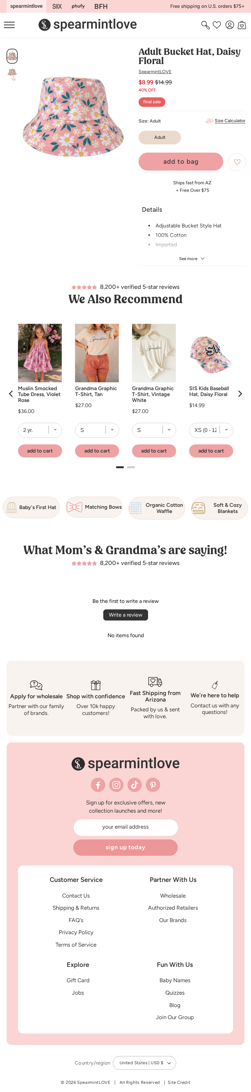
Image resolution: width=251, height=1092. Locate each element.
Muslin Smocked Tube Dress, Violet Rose (39, 394)
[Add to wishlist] (237, 162)
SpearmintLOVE (155, 71)
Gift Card (78, 980)
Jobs (78, 992)
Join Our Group (175, 1017)
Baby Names (175, 980)
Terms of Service (76, 944)
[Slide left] (28, 118)
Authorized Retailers (173, 907)
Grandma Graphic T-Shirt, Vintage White (153, 394)
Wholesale (173, 895)
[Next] (239, 393)
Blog (174, 1005)
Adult (159, 137)
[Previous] (11, 393)
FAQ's (76, 920)
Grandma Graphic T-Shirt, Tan (96, 391)
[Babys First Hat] (101, 6)
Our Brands (173, 920)
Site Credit (179, 1082)
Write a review (125, 615)
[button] (206, 25)
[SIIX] (57, 6)
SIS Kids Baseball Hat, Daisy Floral (209, 391)
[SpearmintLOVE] (26, 6)
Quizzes (175, 992)
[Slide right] (118, 118)
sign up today (125, 847)
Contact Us (76, 895)
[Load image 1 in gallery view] (12, 56)
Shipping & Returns (76, 907)
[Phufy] (78, 6)
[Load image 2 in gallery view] (12, 74)
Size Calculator (230, 121)
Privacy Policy (76, 932)
